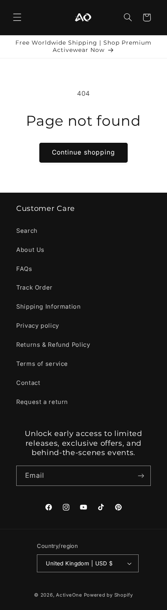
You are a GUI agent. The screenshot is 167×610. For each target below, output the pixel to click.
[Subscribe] (141, 475)
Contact (28, 383)
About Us (30, 249)
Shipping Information (48, 306)
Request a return (42, 402)
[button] (17, 17)
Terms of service (42, 363)
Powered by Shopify (108, 595)
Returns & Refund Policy (53, 344)
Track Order (34, 287)
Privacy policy (37, 325)
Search (27, 230)
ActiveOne (69, 595)
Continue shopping (83, 152)
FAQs (24, 269)
